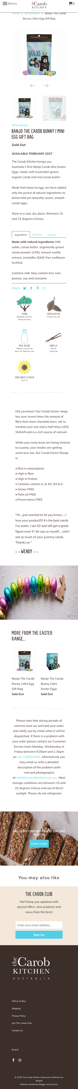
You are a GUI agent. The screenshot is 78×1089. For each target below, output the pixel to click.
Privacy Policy (19, 1015)
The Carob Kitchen (31, 1077)
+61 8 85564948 (28, 757)
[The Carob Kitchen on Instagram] (20, 1060)
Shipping (16, 1008)
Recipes (52, 234)
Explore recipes (39, 843)
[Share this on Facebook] (31, 288)
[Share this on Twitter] (24, 288)
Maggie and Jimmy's (48, 1084)
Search (15, 1049)
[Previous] (32, 85)
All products (20, 125)
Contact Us (17, 1030)
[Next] (46, 85)
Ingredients (21, 234)
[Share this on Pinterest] (37, 288)
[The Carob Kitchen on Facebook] (14, 1060)
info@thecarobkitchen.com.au (36, 777)
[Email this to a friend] (43, 288)
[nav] (10, 6)
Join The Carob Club (22, 1023)
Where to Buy (19, 1001)
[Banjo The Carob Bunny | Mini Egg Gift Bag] (39, 55)
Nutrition (37, 234)
